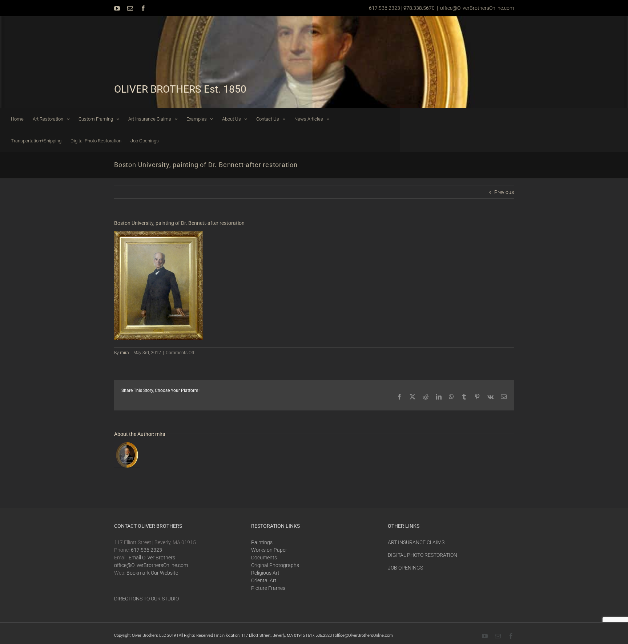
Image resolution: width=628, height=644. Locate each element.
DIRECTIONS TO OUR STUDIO (146, 599)
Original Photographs (275, 565)
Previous (504, 192)
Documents (264, 557)
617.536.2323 (146, 550)
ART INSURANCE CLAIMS (416, 542)
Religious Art (265, 573)
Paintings (262, 542)
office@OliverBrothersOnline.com (477, 8)
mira (124, 352)
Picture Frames (268, 588)
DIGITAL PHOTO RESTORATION (422, 555)
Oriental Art (264, 580)
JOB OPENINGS (405, 568)
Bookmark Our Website (152, 573)
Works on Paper (269, 550)
